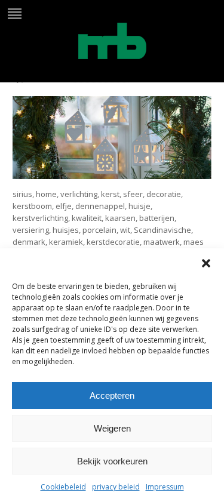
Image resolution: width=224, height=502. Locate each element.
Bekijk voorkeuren (112, 461)
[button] (206, 263)
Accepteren (112, 395)
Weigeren (112, 428)
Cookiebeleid (63, 487)
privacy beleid (116, 487)
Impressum (165, 487)
